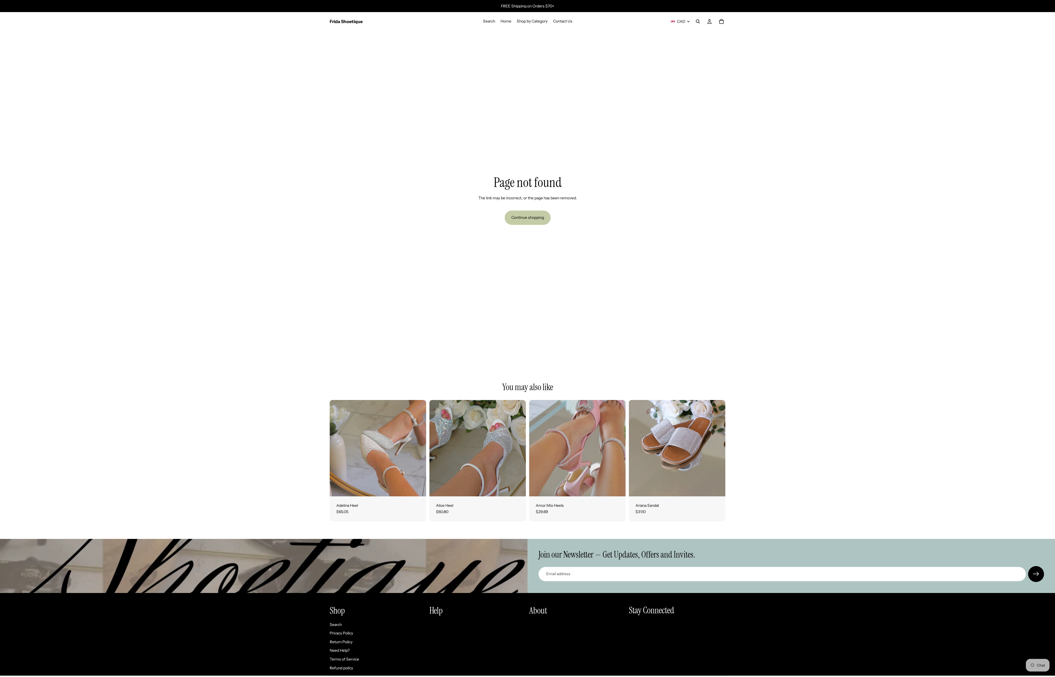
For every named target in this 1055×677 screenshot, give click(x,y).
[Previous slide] (338, 448)
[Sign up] (1036, 574)
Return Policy (341, 641)
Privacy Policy (341, 633)
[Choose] (418, 488)
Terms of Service (344, 659)
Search (336, 624)
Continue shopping (527, 217)
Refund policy (341, 667)
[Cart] (721, 21)
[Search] (698, 21)
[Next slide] (418, 448)
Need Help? (340, 650)
